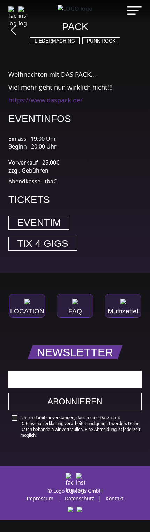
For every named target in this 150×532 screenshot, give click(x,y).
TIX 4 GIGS (42, 243)
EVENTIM (39, 222)
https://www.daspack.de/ (45, 100)
